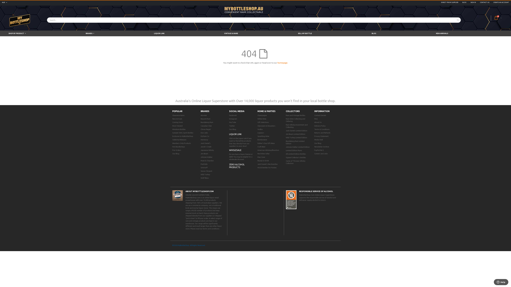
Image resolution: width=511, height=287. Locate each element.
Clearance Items (178, 115)
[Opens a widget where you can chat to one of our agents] (501, 282)
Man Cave (261, 157)
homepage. (282, 63)
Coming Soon (177, 122)
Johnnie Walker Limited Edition (298, 147)
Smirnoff (204, 167)
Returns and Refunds (322, 133)
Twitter (232, 126)
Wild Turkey (205, 174)
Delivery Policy (319, 126)
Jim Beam (204, 154)
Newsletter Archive (321, 147)
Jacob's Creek (206, 147)
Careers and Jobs (321, 154)
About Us (318, 122)
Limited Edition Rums (294, 150)
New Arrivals (177, 119)
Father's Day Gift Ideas (266, 143)
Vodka (260, 129)
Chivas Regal (206, 129)
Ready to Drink (263, 161)
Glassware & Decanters (266, 126)
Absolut (204, 115)
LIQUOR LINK (235, 134)
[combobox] (254, 20)
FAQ (316, 119)
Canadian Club (206, 126)
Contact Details (320, 115)
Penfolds (204, 164)
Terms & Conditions (322, 129)
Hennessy (204, 140)
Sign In (473, 2)
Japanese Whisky (207, 150)
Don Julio (204, 133)
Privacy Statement (321, 136)
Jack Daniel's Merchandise (267, 164)
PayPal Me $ (319, 150)
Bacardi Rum (205, 119)
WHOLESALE (235, 150)
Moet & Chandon (207, 161)
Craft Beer (261, 147)
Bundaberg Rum (207, 122)
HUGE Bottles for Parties (267, 167)
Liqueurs (260, 133)
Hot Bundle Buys (178, 147)
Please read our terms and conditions (204, 229)
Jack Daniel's (206, 143)
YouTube (232, 122)
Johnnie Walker (207, 157)
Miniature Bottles (179, 129)
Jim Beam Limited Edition (295, 134)
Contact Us (484, 2)
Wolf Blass (205, 178)
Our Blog (175, 154)
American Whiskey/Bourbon (268, 150)
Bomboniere (262, 140)
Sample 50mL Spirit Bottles (182, 133)
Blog (464, 2)
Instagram (233, 119)
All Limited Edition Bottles (296, 154)
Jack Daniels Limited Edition (296, 131)
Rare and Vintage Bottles (295, 115)
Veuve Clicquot (206, 171)
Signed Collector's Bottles (296, 157)
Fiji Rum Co (205, 136)
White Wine (261, 119)
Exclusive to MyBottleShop (182, 136)
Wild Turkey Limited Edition (296, 137)
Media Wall (318, 140)
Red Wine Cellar (263, 154)
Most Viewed (177, 126)
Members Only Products (181, 143)
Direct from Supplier (449, 2)
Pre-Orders (176, 150)
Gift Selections (263, 122)
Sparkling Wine (263, 136)
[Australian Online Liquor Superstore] (20, 20)
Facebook (233, 115)
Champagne (262, 115)
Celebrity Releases (179, 140)
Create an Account (501, 2)
